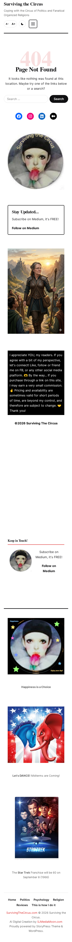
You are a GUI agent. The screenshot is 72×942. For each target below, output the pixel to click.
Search (59, 99)
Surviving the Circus (23, 3)
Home (12, 899)
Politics (25, 899)
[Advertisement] (36, 485)
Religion (58, 899)
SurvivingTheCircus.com (21, 912)
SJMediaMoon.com (49, 921)
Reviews (22, 905)
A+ (13, 23)
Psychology (41, 899)
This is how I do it (43, 905)
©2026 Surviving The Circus (36, 423)
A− (7, 24)
